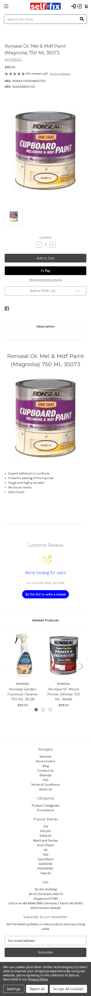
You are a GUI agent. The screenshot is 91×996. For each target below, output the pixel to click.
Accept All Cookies (68, 988)
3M (45, 826)
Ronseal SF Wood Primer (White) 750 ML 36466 (63, 694)
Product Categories (45, 805)
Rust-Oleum (45, 845)
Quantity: (45, 237)
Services (45, 756)
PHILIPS (45, 831)
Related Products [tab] (45, 620)
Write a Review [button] (60, 74)
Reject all (37, 988)
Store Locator (45, 761)
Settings (14, 988)
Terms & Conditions (45, 785)
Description (45, 326)
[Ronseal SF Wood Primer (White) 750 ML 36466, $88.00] (63, 655)
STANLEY (45, 836)
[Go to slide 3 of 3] (50, 709)
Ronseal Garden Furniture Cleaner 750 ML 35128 (22, 694)
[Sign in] (73, 6)
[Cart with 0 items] (86, 6)
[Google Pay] (45, 270)
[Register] (79, 6)
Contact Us (45, 770)
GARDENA (45, 864)
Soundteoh (45, 859)
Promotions (45, 810)
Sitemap (45, 775)
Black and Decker (45, 840)
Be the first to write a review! (45, 594)
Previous (5, 666)
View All (45, 873)
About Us (45, 789)
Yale (45, 854)
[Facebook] (7, 308)
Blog (45, 766)
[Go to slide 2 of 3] (43, 709)
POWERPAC (45, 868)
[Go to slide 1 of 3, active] (36, 709)
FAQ (45, 780)
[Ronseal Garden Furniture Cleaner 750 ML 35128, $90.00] (22, 655)
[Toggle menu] (6, 6)
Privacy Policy (37, 979)
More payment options (45, 280)
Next (80, 666)
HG (45, 850)
